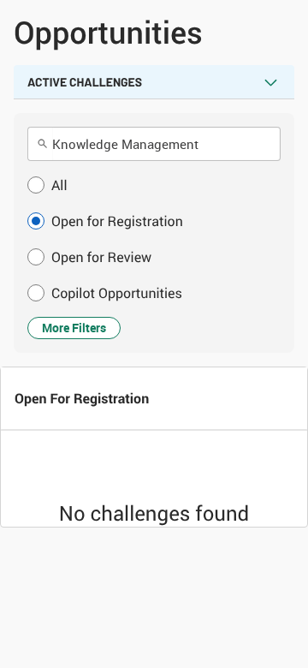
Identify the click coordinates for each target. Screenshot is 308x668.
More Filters (74, 327)
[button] (154, 185)
